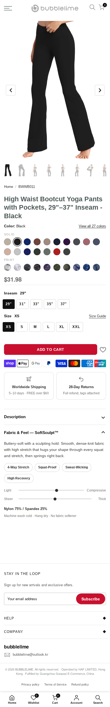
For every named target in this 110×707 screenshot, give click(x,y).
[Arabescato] (7, 267)
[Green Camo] (66, 267)
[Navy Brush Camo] (76, 267)
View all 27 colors (92, 226)
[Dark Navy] (56, 241)
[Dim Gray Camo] (37, 267)
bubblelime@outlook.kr (30, 654)
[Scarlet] (56, 251)
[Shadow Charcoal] (66, 251)
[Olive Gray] (37, 251)
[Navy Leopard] (96, 267)
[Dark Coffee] (37, 241)
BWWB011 (26, 187)
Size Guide (97, 316)
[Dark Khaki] (47, 241)
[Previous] (10, 90)
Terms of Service (55, 684)
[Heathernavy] (96, 241)
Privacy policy (30, 684)
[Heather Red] (86, 241)
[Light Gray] (17, 251)
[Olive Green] (47, 251)
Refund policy (80, 684)
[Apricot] (7, 241)
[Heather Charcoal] (76, 241)
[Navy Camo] (86, 267)
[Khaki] (7, 251)
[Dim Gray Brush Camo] (27, 267)
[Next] (99, 90)
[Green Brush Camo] (56, 267)
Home (8, 187)
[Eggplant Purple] (66, 241)
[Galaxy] (47, 267)
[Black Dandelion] (17, 267)
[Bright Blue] (27, 241)
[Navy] (27, 251)
